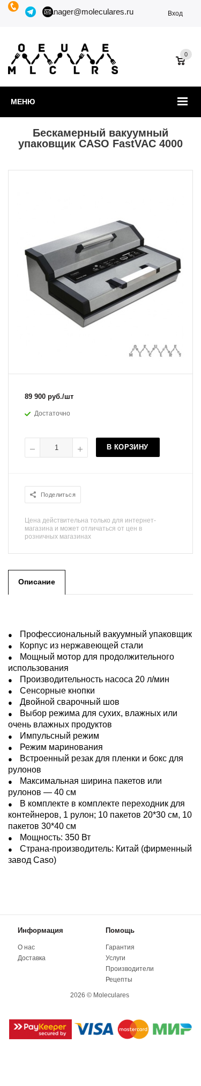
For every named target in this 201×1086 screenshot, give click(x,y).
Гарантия (120, 947)
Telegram (31, 11)
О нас (26, 947)
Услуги (115, 958)
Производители (130, 969)
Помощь (120, 930)
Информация (40, 930)
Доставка (32, 958)
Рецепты (119, 979)
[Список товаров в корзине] (185, 66)
